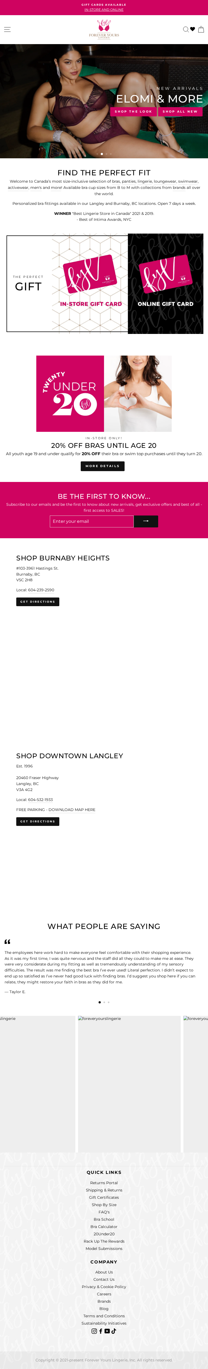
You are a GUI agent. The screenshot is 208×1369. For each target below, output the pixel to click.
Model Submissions (104, 1248)
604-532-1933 (40, 799)
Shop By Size (104, 1204)
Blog (104, 1308)
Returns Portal (104, 1182)
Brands (104, 1301)
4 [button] (111, 154)
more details (103, 466)
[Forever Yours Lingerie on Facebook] (101, 1330)
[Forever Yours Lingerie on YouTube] (108, 1330)
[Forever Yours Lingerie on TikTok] (113, 1330)
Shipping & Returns (104, 1190)
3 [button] (106, 154)
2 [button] (102, 154)
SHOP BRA (20, 111)
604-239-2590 (41, 590)
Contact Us (104, 1279)
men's (36, 187)
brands (179, 187)
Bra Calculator (104, 1226)
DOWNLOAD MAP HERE (71, 809)
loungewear (165, 181)
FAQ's (104, 1212)
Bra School (104, 1219)
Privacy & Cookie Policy (104, 1286)
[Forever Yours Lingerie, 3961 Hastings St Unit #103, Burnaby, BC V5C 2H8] (104, 626)
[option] (104, 7)
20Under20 (104, 1234)
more (56, 187)
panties (129, 181)
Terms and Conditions (104, 1316)
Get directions (37, 601)
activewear (18, 187)
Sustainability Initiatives (104, 1323)
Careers (104, 1294)
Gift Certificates (104, 1197)
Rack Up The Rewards (104, 1241)
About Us (104, 1272)
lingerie (145, 181)
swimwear (188, 181)
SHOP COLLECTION (65, 111)
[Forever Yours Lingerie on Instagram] (95, 1330)
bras (116, 181)
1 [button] (97, 154)
